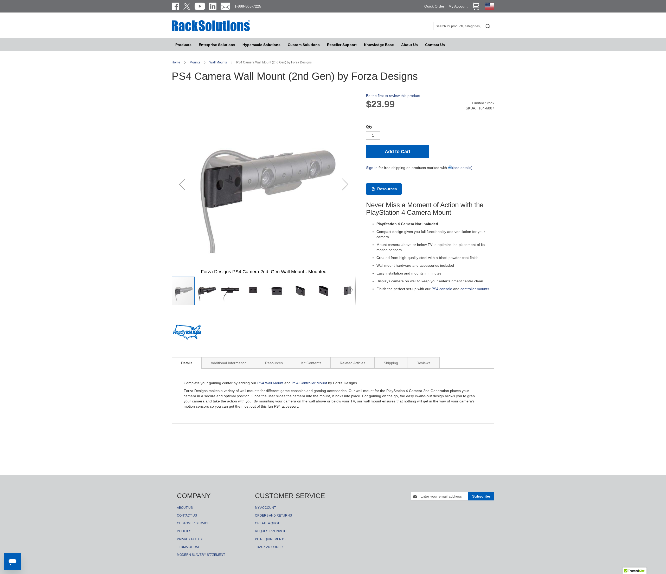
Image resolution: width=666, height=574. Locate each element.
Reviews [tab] (423, 363)
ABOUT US (185, 508)
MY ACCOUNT (265, 508)
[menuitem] (261, 44)
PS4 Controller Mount (309, 383)
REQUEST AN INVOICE (272, 531)
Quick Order (434, 6)
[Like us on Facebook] (175, 6)
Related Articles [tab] (352, 363)
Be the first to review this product (393, 96)
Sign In (371, 168)
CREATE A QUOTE (268, 523)
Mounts (195, 62)
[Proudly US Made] (187, 334)
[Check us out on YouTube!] (200, 6)
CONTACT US (187, 515)
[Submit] (487, 26)
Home (176, 62)
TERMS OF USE (188, 547)
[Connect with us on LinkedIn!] (212, 6)
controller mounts (474, 289)
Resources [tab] (274, 363)
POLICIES (184, 531)
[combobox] (463, 26)
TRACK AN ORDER (269, 547)
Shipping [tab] (391, 363)
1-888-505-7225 (247, 6)
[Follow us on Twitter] (186, 6)
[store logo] (211, 30)
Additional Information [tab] (229, 363)
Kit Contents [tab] (311, 363)
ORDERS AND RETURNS (273, 515)
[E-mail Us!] (225, 6)
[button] (182, 184)
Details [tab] (186, 363)
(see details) (462, 168)
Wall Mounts (218, 62)
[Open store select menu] (489, 8)
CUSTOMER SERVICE (193, 523)
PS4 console (442, 289)
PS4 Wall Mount (270, 383)
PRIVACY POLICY (190, 539)
